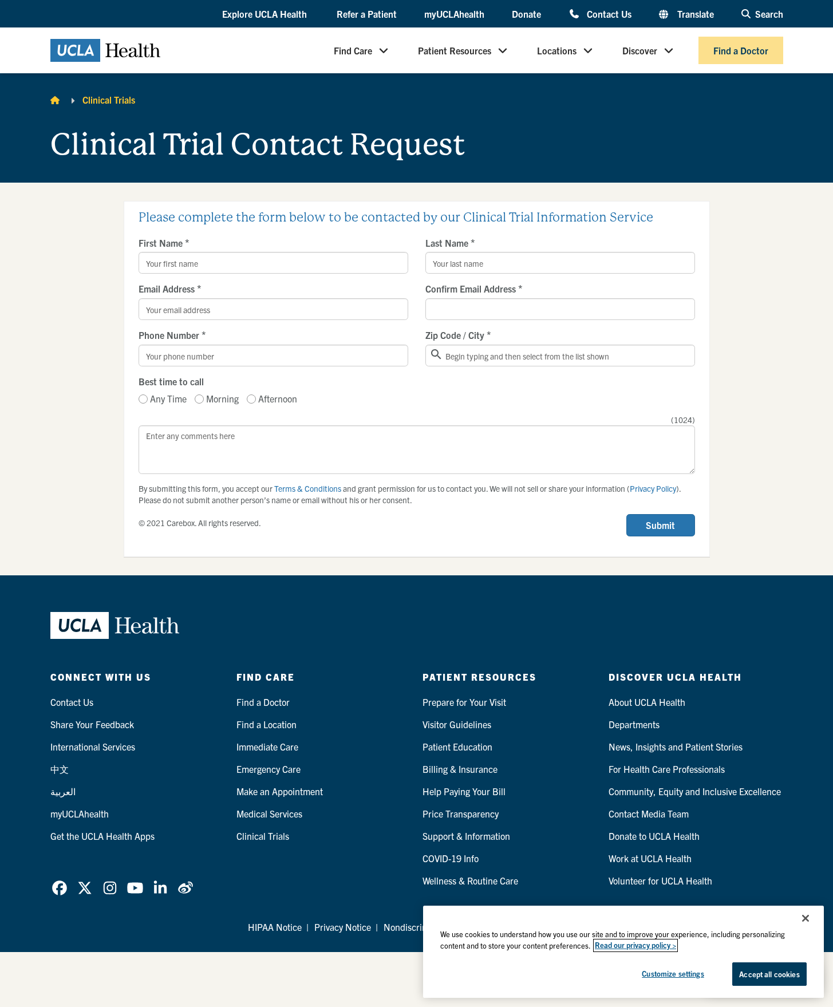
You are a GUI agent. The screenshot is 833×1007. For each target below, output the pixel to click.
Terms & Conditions (307, 488)
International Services (92, 746)
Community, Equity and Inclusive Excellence (695, 791)
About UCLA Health (647, 702)
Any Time (168, 398)
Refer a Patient (367, 13)
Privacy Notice (342, 927)
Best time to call (171, 381)
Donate (526, 13)
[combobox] (560, 355)
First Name (164, 242)
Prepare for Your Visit (464, 702)
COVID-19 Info (451, 858)
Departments (634, 724)
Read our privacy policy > (635, 945)
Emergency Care (268, 769)
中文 (59, 769)
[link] (59, 888)
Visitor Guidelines (457, 724)
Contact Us (609, 13)
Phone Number (172, 335)
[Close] (805, 918)
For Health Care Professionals (667, 769)
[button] (265, 14)
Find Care (353, 50)
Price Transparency (461, 813)
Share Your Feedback (92, 724)
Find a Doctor (740, 50)
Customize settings (673, 973)
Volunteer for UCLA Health (660, 880)
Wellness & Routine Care (470, 880)
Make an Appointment (279, 791)
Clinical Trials (108, 99)
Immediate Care (267, 746)
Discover (639, 50)
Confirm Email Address (474, 288)
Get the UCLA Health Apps (102, 836)
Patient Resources (454, 50)
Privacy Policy (653, 488)
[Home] (55, 99)
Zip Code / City (458, 335)
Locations (557, 50)
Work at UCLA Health (650, 858)
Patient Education (457, 746)
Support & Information (466, 836)
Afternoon (277, 398)
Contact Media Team (649, 813)
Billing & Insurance (460, 769)
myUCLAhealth (454, 13)
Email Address (170, 288)
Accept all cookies (769, 974)
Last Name (450, 242)
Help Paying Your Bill (464, 791)
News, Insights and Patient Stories (676, 746)
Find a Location (266, 724)
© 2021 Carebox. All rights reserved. (200, 523)
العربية (63, 791)
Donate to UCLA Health (654, 836)
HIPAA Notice (275, 927)
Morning (222, 398)
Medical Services (269, 813)
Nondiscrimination (420, 927)
